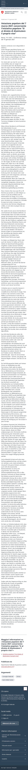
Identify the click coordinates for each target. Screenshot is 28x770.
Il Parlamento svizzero (8, 741)
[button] (25, 688)
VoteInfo (4, 759)
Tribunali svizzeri (7, 745)
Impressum (8, 767)
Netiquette (14, 767)
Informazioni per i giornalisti (10, 750)
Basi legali (3, 767)
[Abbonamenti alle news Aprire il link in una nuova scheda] (22, 3)
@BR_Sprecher (7, 715)
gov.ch (17, 715)
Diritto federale (6, 754)
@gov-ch (5, 718)
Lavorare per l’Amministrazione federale (11, 736)
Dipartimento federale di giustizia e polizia (11, 12)
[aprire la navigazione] (25, 12)
